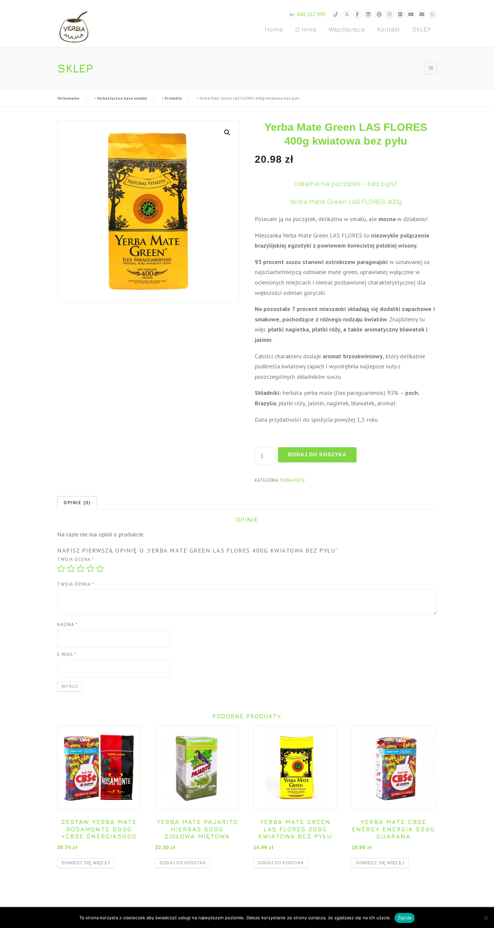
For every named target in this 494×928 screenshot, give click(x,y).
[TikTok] (336, 14)
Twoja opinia (75, 584)
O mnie (306, 29)
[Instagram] (389, 14)
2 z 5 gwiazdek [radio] (71, 569)
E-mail (67, 654)
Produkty (173, 98)
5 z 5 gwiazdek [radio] (100, 569)
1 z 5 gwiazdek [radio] (61, 569)
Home (273, 29)
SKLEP (421, 29)
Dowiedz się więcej (85, 863)
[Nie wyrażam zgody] (485, 918)
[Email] (421, 14)
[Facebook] (357, 14)
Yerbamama (68, 98)
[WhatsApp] (432, 14)
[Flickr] (400, 14)
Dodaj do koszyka (317, 454)
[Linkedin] (368, 14)
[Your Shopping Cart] (430, 68)
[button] (227, 132)
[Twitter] (346, 14)
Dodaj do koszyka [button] (183, 863)
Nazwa (67, 624)
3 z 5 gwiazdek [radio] (81, 569)
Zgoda (404, 917)
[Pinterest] (379, 14)
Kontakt (388, 29)
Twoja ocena (75, 559)
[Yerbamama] (74, 26)
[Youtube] (411, 14)
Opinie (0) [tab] (77, 503)
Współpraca (347, 29)
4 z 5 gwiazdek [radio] (90, 569)
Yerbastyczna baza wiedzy (122, 98)
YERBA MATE (292, 480)
